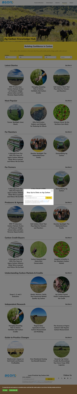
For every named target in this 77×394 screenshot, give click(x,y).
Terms (40, 200)
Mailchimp (45, 201)
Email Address (28, 195)
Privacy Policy (45, 200)
